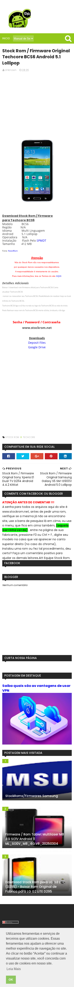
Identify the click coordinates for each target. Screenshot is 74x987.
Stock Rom (12, 437)
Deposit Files (37, 343)
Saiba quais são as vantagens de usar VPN (36, 688)
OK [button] (11, 979)
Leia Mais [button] (14, 969)
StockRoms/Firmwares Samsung (31, 796)
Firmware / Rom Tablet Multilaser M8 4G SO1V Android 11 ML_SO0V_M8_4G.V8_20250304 (34, 839)
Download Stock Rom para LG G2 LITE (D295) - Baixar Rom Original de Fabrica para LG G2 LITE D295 (35, 887)
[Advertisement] (37, 104)
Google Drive (37, 347)
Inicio (6, 38)
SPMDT (41, 240)
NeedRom (13, 250)
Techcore (29, 437)
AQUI (58, 276)
